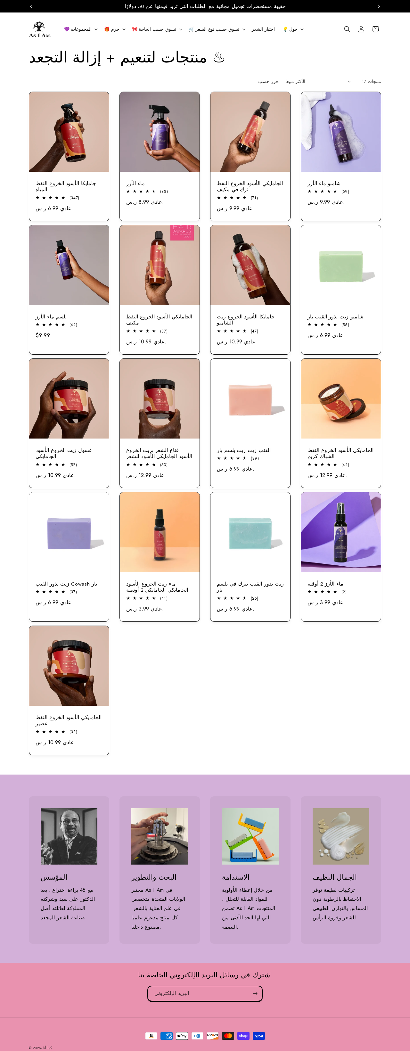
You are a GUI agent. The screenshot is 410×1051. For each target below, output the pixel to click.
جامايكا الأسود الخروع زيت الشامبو (246, 320)
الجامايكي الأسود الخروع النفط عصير (69, 720)
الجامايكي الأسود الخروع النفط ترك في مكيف (250, 186)
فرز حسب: (268, 81)
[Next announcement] (379, 6)
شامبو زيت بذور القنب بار (335, 317)
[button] (80, 29)
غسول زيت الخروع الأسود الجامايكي (64, 453)
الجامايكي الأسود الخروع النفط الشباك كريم (340, 453)
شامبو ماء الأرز (324, 183)
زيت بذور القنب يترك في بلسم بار (250, 587)
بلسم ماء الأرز (51, 317)
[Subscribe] (255, 993)
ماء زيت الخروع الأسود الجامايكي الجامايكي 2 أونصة (157, 587)
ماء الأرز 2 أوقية (325, 584)
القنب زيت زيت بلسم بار (244, 450)
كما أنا (47, 1047)
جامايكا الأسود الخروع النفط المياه (66, 186)
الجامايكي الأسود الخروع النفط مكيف (159, 320)
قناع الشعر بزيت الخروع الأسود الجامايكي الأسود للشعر (159, 453)
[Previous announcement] (31, 6)
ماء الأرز (135, 183)
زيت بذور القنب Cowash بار (66, 584)
